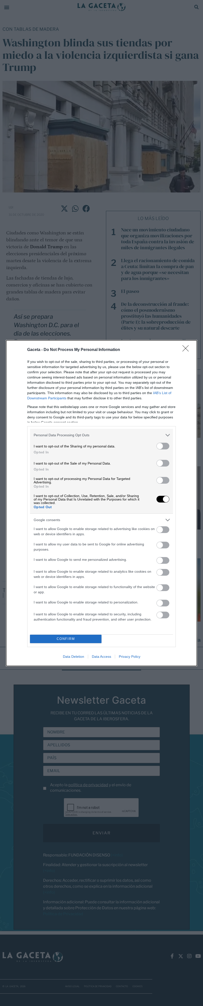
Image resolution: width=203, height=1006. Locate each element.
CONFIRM (66, 639)
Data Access (101, 657)
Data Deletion (73, 657)
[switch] (162, 446)
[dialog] (101, 503)
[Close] (187, 350)
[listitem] (101, 435)
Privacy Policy (129, 657)
